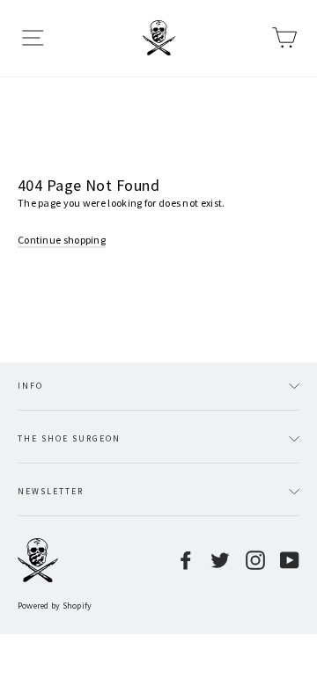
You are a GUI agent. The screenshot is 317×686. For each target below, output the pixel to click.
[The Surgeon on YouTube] (289, 560)
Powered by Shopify (55, 605)
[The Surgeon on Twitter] (220, 560)
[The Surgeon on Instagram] (255, 560)
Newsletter (51, 491)
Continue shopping (62, 239)
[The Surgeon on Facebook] (185, 560)
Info (30, 385)
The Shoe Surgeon (69, 438)
